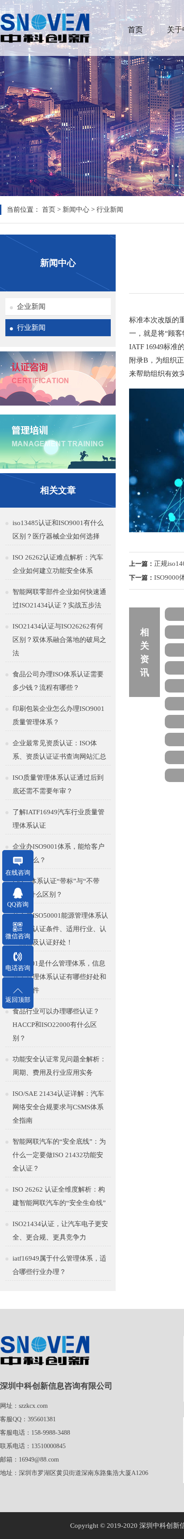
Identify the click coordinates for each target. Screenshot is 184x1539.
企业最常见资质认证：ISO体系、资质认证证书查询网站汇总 (59, 750)
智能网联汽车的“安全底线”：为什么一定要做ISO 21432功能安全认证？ (59, 1155)
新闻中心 (76, 209)
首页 (135, 30)
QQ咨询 (18, 904)
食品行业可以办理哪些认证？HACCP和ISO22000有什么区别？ (56, 1025)
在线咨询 (17, 872)
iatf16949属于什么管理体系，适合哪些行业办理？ (59, 1265)
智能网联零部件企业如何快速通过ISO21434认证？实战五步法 (59, 598)
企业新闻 (31, 306)
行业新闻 (109, 209)
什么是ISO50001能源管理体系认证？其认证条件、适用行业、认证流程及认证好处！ (60, 929)
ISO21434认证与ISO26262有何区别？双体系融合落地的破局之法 (59, 640)
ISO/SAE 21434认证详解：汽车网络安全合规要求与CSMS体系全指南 (58, 1107)
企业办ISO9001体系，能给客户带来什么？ (59, 853)
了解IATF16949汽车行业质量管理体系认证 (59, 818)
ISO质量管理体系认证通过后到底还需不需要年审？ (58, 784)
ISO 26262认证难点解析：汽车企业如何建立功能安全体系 (58, 564)
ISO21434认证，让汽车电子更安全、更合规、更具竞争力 (60, 1230)
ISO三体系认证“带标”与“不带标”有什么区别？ (56, 887)
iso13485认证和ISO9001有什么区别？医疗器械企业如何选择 (58, 529)
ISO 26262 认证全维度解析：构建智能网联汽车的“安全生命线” (59, 1196)
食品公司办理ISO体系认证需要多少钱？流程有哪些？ (58, 681)
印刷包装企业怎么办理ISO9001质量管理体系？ (59, 715)
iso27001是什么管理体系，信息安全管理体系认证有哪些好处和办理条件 (59, 977)
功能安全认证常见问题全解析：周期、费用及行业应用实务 (59, 1066)
